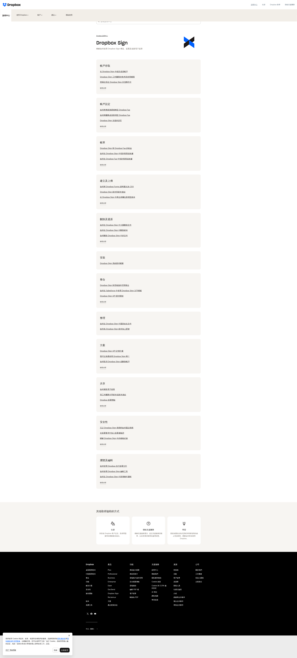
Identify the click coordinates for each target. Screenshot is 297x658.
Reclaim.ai (112, 597)
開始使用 (66, 13)
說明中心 (254, 5)
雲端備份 (133, 586)
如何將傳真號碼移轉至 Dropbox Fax (115, 110)
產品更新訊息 (113, 605)
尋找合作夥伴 (178, 605)
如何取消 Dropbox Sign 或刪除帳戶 (115, 361)
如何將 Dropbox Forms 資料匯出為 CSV (117, 186)
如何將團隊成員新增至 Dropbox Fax (115, 115)
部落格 (176, 570)
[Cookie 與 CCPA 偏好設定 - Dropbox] (37, 644)
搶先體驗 (89, 593)
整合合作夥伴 (178, 601)
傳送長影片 (134, 574)
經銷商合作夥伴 (179, 597)
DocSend (111, 589)
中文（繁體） (90, 629)
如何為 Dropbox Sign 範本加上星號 (115, 329)
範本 (87, 601)
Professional (112, 574)
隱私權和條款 (156, 578)
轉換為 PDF (134, 597)
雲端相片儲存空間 (136, 578)
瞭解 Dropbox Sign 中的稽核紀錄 (114, 438)
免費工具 (89, 605)
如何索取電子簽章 (107, 389)
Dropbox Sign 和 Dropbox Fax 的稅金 (116, 148)
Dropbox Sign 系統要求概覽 (112, 263)
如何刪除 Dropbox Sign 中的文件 (114, 235)
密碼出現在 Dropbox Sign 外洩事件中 (115, 82)
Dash (110, 586)
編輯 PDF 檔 (134, 589)
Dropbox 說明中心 (102, 36)
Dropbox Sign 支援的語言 (111, 120)
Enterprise (112, 582)
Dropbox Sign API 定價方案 (111, 351)
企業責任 (198, 582)
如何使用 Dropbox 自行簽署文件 (113, 466)
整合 (87, 578)
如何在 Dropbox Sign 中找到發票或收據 (116, 153)
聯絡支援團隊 (290, 5)
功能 (87, 582)
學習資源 (155, 600)
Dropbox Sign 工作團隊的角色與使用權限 (117, 77)
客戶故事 (177, 578)
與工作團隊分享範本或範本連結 (113, 394)
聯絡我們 (155, 574)
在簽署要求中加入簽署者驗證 (112, 433)
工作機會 (198, 574)
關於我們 (198, 570)
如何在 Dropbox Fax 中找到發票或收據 (116, 159)
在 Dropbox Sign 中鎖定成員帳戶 (114, 71)
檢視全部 (103, 88)
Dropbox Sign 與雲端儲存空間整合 (114, 285)
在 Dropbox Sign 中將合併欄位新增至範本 (117, 197)
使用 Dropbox (21, 13)
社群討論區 (178, 589)
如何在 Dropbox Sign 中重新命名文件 (115, 324)
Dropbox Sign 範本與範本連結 (112, 192)
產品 (51, 13)
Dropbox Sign (113, 593)
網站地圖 (155, 596)
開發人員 (177, 586)
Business (111, 578)
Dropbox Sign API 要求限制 (111, 296)
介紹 (175, 593)
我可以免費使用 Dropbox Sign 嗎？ (115, 356)
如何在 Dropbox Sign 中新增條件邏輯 (115, 476)
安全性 (88, 589)
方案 (109, 601)
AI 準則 (154, 592)
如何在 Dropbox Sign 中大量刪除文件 (115, 225)
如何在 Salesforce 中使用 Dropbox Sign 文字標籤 (121, 290)
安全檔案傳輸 (134, 582)
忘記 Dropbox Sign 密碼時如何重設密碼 (116, 428)
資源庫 (176, 582)
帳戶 (38, 13)
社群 (263, 5)
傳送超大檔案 (134, 570)
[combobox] (151, 21)
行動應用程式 (91, 574)
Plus (109, 570)
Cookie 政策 (156, 582)
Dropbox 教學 (275, 5)
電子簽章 (133, 593)
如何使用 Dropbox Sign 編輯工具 (114, 471)
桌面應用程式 (91, 570)
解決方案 (89, 586)
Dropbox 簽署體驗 (107, 400)
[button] (98, 21)
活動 (175, 574)
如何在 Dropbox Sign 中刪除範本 (114, 230)
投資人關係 (199, 578)
